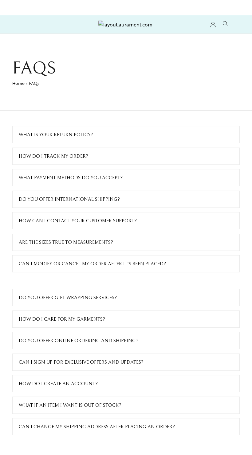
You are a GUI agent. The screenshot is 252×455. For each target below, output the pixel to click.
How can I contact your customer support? (78, 221)
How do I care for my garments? (62, 319)
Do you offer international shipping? (69, 199)
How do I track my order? (53, 156)
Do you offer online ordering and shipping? (78, 340)
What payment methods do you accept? (71, 177)
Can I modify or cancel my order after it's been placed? (92, 264)
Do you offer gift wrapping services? (68, 297)
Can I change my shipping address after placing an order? (97, 426)
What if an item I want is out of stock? (70, 405)
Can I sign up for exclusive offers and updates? (81, 362)
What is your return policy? (56, 134)
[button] (126, 134)
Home (18, 83)
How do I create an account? (58, 383)
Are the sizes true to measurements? (66, 242)
